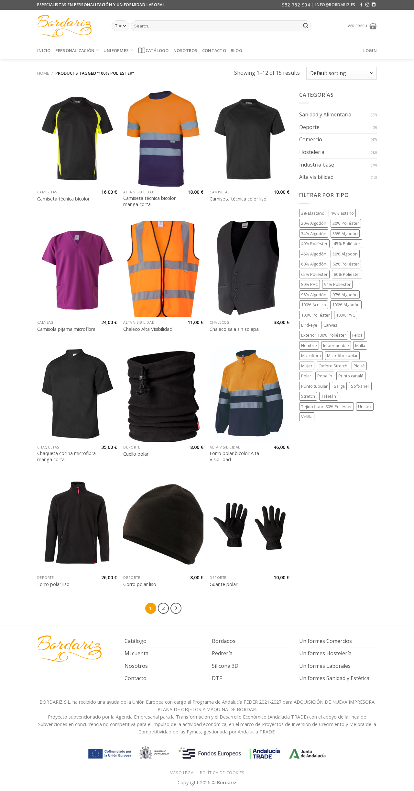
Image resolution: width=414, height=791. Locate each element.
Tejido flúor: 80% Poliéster (326, 406)
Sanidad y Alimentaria (325, 114)
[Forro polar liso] (77, 524)
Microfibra (311, 355)
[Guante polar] (249, 524)
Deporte (309, 127)
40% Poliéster (314, 243)
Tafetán (328, 396)
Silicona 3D (225, 665)
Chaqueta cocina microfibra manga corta (66, 456)
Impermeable (336, 345)
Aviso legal (182, 772)
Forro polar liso (53, 584)
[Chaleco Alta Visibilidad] (163, 269)
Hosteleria (311, 152)
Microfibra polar (342, 355)
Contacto (214, 50)
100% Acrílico (313, 305)
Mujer (306, 366)
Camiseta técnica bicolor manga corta (149, 201)
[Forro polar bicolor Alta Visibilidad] (249, 394)
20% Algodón (313, 223)
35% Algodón (345, 233)
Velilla (306, 416)
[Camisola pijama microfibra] (77, 269)
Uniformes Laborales (325, 665)
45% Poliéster (347, 243)
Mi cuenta (136, 653)
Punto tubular (314, 386)
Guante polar (223, 584)
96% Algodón (313, 295)
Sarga (339, 386)
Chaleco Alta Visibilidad (147, 329)
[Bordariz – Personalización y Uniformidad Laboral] (69, 26)
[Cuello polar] (163, 394)
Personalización (75, 50)
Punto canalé (351, 376)
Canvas (330, 325)
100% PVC (345, 315)
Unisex (365, 406)
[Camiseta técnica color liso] (249, 139)
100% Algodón (346, 305)
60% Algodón (313, 264)
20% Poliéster (345, 223)
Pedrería (222, 653)
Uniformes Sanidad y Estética (334, 678)
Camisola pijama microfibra (66, 329)
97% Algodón (345, 295)
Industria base (316, 164)
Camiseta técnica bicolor (63, 199)
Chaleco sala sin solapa (234, 329)
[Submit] (305, 25)
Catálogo (153, 50)
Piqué (359, 366)
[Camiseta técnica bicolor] (77, 139)
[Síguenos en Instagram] (367, 5)
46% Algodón (313, 254)
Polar (306, 376)
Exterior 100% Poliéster (323, 335)
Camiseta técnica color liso (238, 199)
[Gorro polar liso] (163, 524)
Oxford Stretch (333, 366)
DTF (217, 678)
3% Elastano (312, 213)
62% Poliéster (345, 264)
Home (43, 73)
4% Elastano (342, 213)
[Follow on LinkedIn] (374, 5)
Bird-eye (309, 325)
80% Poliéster (347, 274)
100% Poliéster (315, 315)
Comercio (310, 139)
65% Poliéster (314, 274)
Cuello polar (135, 454)
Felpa (357, 335)
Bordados (223, 641)
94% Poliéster (337, 284)
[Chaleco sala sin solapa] (249, 269)
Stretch (308, 396)
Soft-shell (360, 386)
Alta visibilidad (316, 176)
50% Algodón (345, 254)
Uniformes (116, 50)
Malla (360, 345)
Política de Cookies (222, 772)
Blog (236, 50)
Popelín (324, 376)
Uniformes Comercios (325, 641)
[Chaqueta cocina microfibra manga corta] (77, 394)
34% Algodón (313, 233)
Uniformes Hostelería (325, 653)
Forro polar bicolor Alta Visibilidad (234, 456)
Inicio (44, 50)
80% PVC (309, 284)
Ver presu (358, 25)
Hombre (309, 345)
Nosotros (185, 50)
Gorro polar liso (139, 584)
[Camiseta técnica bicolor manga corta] (163, 139)
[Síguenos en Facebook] (361, 5)
